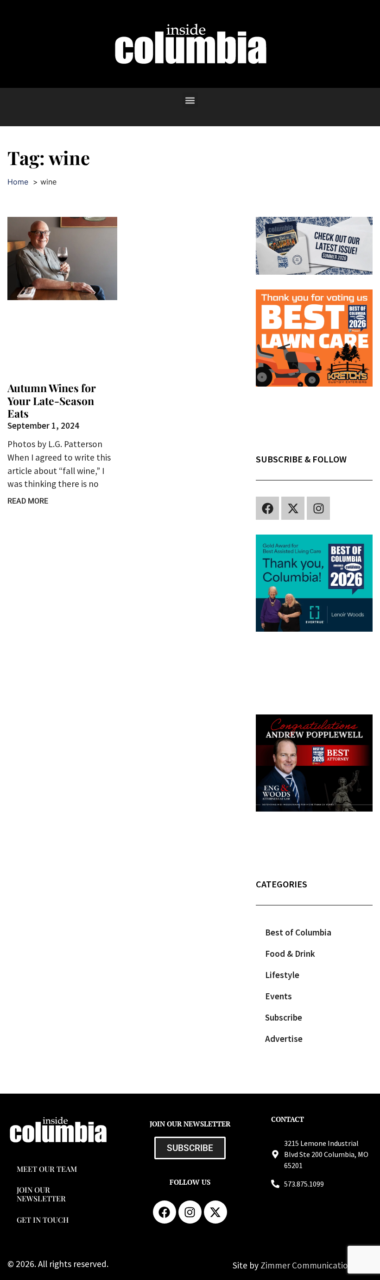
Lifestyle (282, 974)
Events (278, 996)
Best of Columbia (298, 932)
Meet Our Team (47, 1169)
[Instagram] (318, 508)
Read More (27, 501)
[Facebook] (267, 508)
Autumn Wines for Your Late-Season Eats (51, 400)
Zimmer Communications (309, 1265)
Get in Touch (43, 1220)
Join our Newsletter (41, 1194)
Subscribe (283, 1017)
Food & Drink (290, 953)
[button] (190, 100)
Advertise (284, 1038)
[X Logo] (292, 508)
